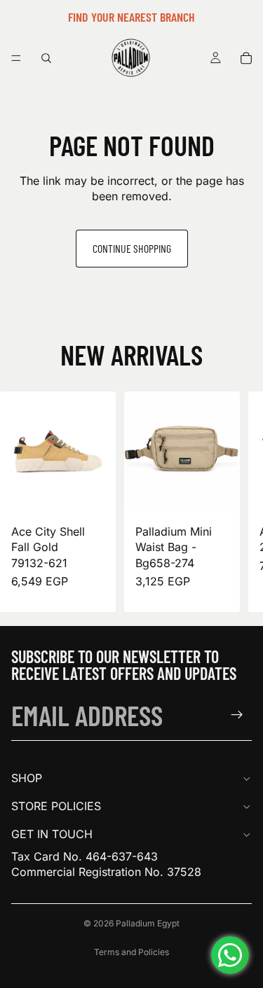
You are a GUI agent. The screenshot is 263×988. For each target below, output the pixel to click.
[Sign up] (237, 715)
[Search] (46, 58)
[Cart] (246, 58)
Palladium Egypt (148, 923)
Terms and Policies (131, 952)
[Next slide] (236, 502)
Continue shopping (132, 248)
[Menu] (16, 58)
